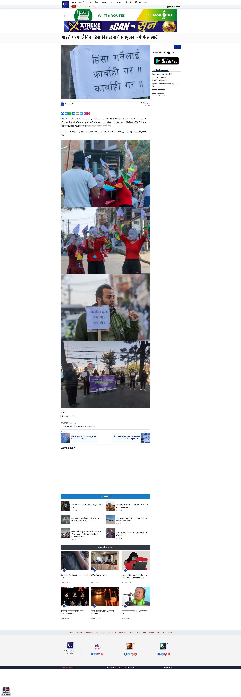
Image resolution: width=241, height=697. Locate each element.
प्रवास (131, 632)
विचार (97, 2)
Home (63, 667)
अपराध (170, 632)
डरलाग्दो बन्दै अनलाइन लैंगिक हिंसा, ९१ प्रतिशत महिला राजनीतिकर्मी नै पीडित (134, 576)
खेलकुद (118, 2)
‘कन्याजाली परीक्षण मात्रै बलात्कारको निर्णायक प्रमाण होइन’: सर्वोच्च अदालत (132, 506)
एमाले (84, 7)
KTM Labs (176, 667)
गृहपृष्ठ (74, 2)
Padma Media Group (70, 652)
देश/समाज (64, 423)
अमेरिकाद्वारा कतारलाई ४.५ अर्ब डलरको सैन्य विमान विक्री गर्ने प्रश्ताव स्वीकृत (132, 519)
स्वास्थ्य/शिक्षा (89, 632)
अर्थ (125, 2)
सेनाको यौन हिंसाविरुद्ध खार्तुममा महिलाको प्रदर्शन (74, 576)
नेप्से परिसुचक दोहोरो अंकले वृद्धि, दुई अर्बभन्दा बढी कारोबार (83, 438)
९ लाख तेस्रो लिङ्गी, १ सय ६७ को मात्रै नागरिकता (102, 612)
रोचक (144, 632)
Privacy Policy (69, 667)
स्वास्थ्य (104, 2)
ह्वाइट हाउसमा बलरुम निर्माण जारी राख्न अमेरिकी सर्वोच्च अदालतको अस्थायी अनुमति (85, 519)
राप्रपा (97, 7)
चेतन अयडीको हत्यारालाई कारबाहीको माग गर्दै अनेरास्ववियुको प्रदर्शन (127, 438)
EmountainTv (69, 104)
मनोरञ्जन (89, 2)
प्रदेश (111, 2)
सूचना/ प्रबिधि (122, 632)
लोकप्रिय (151, 632)
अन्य (144, 2)
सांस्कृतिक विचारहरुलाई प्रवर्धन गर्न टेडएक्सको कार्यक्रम (72, 612)
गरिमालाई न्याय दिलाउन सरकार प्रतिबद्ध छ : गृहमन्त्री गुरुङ (87, 506)
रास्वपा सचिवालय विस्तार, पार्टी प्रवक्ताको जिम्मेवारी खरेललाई (132, 534)
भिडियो (137, 2)
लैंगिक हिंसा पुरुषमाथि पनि (99, 575)
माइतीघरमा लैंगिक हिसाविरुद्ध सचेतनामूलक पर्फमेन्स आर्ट (79, 426)
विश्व (131, 2)
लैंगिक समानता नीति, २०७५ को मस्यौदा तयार (134, 612)
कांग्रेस (79, 7)
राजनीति (81, 2)
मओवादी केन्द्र (91, 7)
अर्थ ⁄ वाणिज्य (112, 632)
